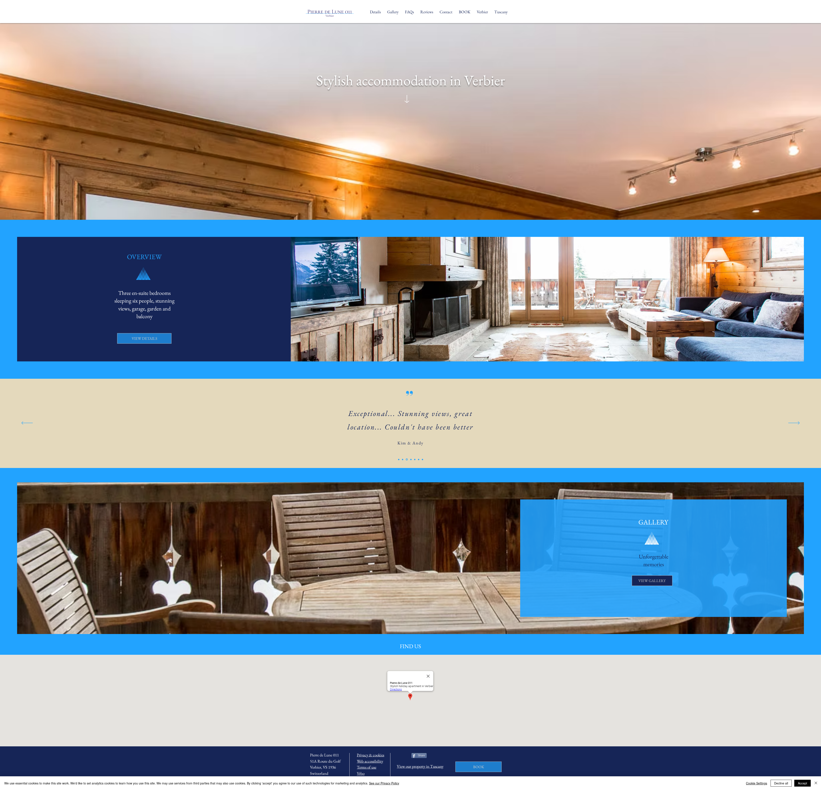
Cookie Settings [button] (756, 783)
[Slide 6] (418, 459)
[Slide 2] (402, 459)
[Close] (815, 783)
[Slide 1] (398, 459)
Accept (802, 783)
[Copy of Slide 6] (422, 459)
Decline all (781, 783)
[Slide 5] (414, 459)
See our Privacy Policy (384, 783)
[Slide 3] (406, 459)
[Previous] (27, 423)
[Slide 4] (410, 459)
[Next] (794, 423)
